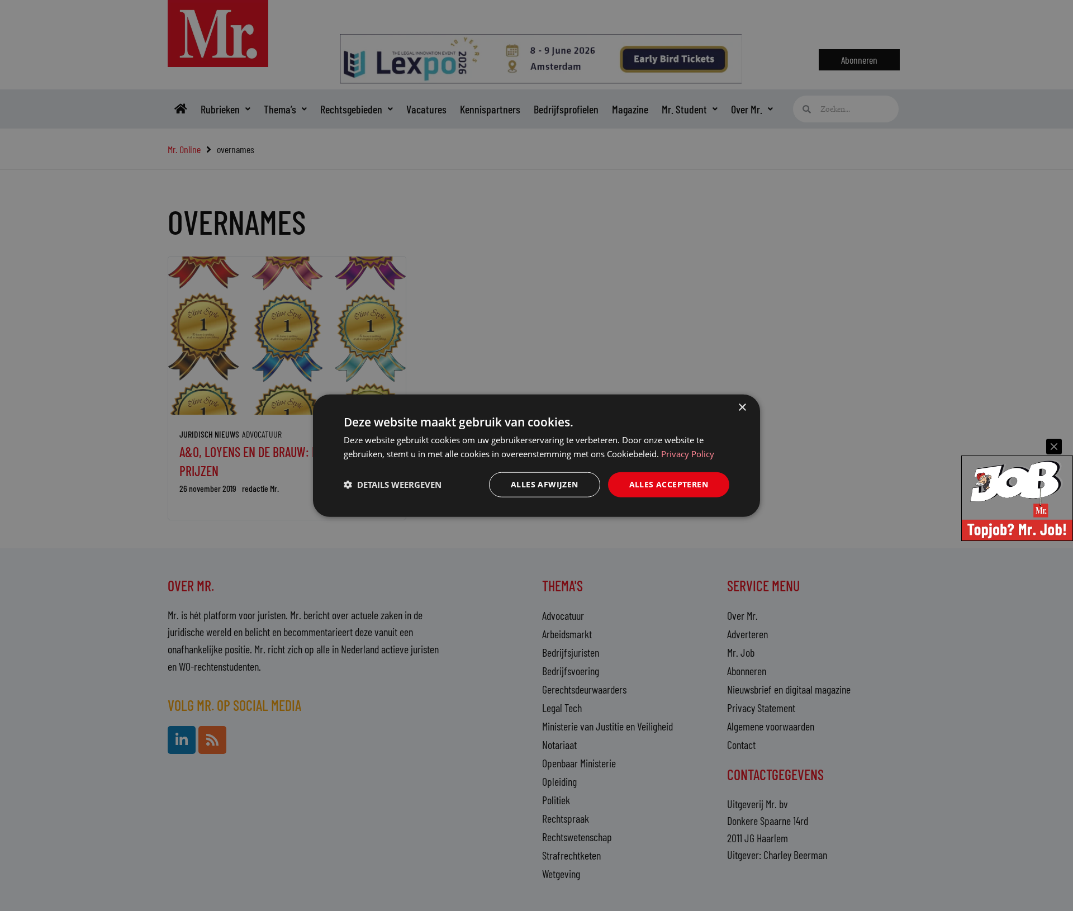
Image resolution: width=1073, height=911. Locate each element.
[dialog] (536, 456)
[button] (392, 484)
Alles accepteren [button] (668, 484)
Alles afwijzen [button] (544, 484)
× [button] (742, 408)
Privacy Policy (687, 453)
